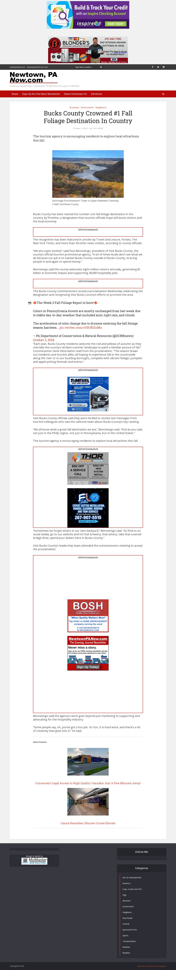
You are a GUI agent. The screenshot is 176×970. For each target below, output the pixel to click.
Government (87, 107)
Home (15, 93)
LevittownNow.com (17, 67)
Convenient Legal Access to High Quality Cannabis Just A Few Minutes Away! (88, 783)
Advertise (96, 93)
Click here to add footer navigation (152, 966)
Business (74, 107)
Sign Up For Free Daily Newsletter (41, 93)
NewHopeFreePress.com (37, 67)
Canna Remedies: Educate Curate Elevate (88, 823)
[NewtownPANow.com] (34, 78)
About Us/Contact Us (75, 93)
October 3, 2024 (43, 340)
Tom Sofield (97, 128)
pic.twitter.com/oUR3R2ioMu (80, 327)
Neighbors (101, 107)
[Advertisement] (88, 580)
